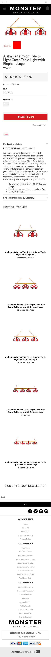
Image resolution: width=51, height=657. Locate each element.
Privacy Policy (25, 539)
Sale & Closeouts (25, 617)
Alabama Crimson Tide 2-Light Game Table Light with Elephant (25, 253)
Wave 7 (7, 68)
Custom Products (25, 594)
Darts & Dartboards (25, 609)
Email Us (30, 652)
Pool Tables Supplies (25, 574)
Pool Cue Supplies (25, 555)
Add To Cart (26, 116)
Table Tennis (25, 606)
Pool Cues (26, 548)
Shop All (25, 528)
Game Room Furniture (25, 567)
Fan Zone (25, 598)
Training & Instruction (25, 591)
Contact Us (25, 531)
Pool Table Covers (25, 587)
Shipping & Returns (25, 535)
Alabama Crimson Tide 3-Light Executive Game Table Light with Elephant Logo (25, 305)
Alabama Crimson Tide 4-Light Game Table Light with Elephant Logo (25, 463)
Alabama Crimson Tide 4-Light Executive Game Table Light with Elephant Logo (25, 411)
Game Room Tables (25, 570)
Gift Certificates (25, 613)
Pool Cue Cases (25, 552)
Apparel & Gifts (25, 602)
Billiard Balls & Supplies (25, 559)
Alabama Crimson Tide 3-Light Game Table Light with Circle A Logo (25, 358)
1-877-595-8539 (25, 636)
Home (25, 524)
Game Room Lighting (25, 563)
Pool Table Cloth (25, 578)
